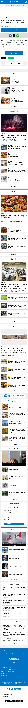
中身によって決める (9, 515)
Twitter (15, 662)
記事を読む (14, 53)
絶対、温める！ (8, 510)
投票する (9, 523)
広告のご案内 (4, 675)
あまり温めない (8, 517)
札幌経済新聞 (14, 2)
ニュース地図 (4, 17)
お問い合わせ (4, 673)
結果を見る (19, 523)
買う (17, 5)
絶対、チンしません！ (10, 519)
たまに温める (7, 512)
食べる (7, 5)
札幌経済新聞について (6, 667)
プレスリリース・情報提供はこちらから (10, 669)
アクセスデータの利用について (8, 671)
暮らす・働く (21, 5)
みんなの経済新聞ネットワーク (14, 689)
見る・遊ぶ (12, 5)
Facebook (12, 662)
